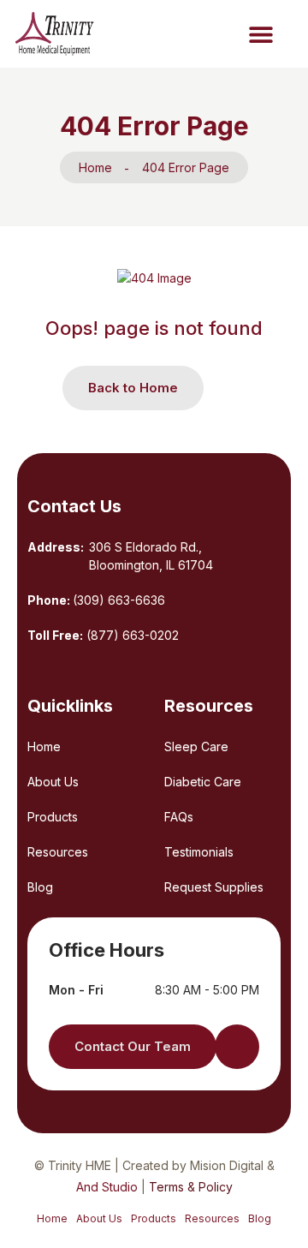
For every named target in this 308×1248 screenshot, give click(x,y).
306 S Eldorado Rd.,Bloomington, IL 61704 (151, 556)
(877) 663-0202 (132, 635)
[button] (260, 34)
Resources (57, 852)
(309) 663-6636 (119, 600)
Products (52, 816)
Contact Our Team (132, 1046)
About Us (53, 781)
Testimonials (199, 852)
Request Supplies (214, 887)
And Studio (108, 1186)
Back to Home (133, 387)
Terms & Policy (191, 1186)
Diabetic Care (202, 781)
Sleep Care (196, 746)
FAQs (178, 816)
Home (95, 167)
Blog (40, 887)
